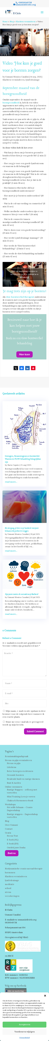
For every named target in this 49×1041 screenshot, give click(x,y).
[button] (45, 995)
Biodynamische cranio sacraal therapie (23, 868)
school (8, 888)
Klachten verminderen (25, 21)
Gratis (8, 833)
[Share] (21, 368)
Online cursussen (13, 787)
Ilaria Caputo (13, 465)
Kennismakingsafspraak (16, 756)
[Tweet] (16, 368)
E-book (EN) (12, 843)
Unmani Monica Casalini (17, 77)
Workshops (10, 804)
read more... (11, 482)
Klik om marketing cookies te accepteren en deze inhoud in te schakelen (24, 274)
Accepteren (24, 1024)
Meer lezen (24, 354)
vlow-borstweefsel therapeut (20, 297)
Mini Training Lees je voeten (21, 796)
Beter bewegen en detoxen (20, 771)
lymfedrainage (33, 80)
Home (5, 21)
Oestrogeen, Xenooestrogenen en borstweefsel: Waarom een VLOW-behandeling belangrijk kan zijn (23, 459)
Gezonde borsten (15, 775)
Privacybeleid (24, 1038)
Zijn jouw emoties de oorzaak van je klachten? (21, 594)
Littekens (11, 767)
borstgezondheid (11, 102)
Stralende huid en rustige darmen (23, 779)
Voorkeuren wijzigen (25, 1031)
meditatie (9, 884)
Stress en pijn (13, 763)
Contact (9, 829)
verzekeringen (12, 896)
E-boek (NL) (12, 839)
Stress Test (12, 836)
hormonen (10, 872)
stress (8, 892)
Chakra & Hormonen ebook (20, 800)
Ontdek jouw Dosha (16, 847)
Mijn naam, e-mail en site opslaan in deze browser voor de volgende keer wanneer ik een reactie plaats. (24, 714)
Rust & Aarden (14, 783)
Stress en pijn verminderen (18, 760)
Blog (12, 21)
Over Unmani (11, 825)
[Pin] (33, 368)
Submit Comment (35, 731)
